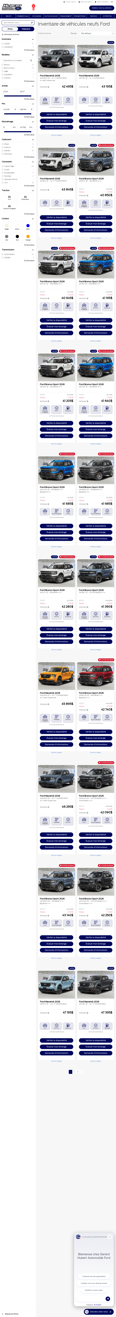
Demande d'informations (56, 127)
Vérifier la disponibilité (56, 114)
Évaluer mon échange (56, 121)
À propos (107, 16)
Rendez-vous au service (101, 8)
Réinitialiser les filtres (11, 34)
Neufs (8, 16)
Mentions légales (56, 135)
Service (93, 16)
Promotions (80, 16)
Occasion (36, 16)
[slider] (3, 96)
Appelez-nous (86, 2)
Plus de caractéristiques (57, 107)
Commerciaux (23, 16)
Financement (66, 16)
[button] (39, 59)
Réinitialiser (30, 50)
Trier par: (73, 33)
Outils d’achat (51, 16)
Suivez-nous (70, 2)
